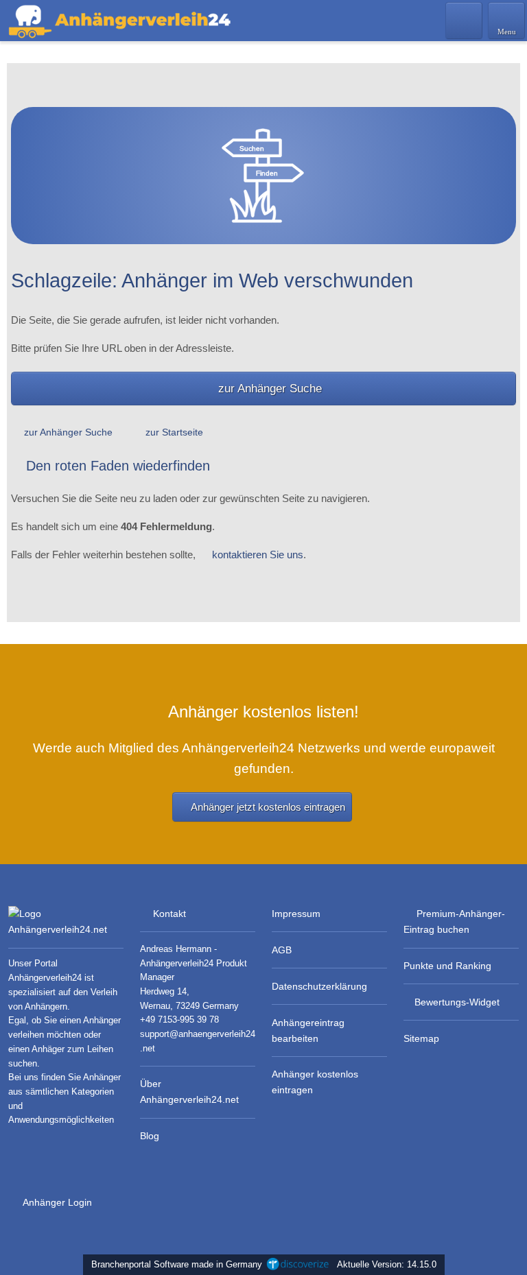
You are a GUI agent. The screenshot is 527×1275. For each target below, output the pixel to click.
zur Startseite (174, 432)
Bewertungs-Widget (457, 1002)
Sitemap (421, 1038)
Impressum (296, 913)
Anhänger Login (56, 1202)
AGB (282, 949)
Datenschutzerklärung (319, 986)
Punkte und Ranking (447, 965)
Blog (149, 1135)
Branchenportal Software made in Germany (174, 1264)
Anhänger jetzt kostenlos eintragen (268, 807)
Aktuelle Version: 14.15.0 (386, 1264)
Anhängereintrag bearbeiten (308, 1030)
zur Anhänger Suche (270, 388)
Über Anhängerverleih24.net (189, 1091)
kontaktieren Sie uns (257, 554)
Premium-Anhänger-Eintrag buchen (454, 921)
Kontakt (169, 913)
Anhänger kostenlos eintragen (315, 1082)
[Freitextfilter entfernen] (464, 19)
